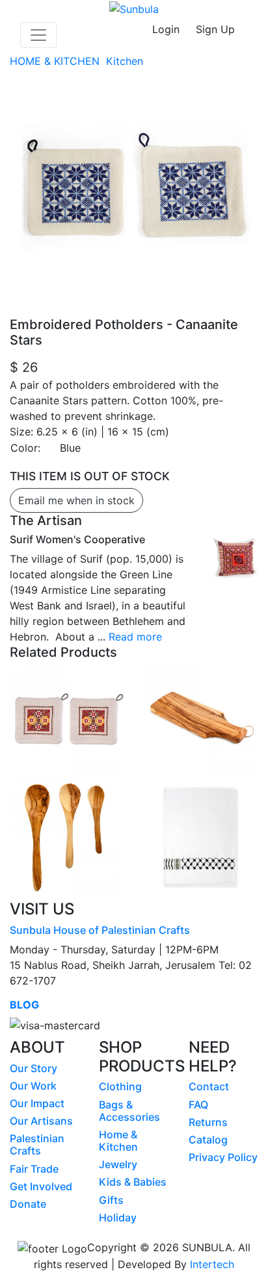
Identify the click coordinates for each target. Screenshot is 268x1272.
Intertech (212, 1264)
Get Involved (41, 1186)
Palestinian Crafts (37, 1144)
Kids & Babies (133, 1181)
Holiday (118, 1217)
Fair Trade (34, 1168)
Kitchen (126, 61)
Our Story (33, 1068)
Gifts (111, 1199)
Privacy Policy (223, 1157)
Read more (135, 636)
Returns (208, 1122)
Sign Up (215, 29)
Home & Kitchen (118, 1140)
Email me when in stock (76, 500)
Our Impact (37, 1103)
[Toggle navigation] (38, 35)
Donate (28, 1203)
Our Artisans (41, 1120)
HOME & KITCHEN (56, 61)
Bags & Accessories (129, 1110)
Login (166, 29)
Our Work (33, 1085)
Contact (209, 1086)
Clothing (120, 1086)
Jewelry (118, 1164)
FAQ (198, 1104)
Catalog (208, 1139)
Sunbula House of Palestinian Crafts (100, 929)
